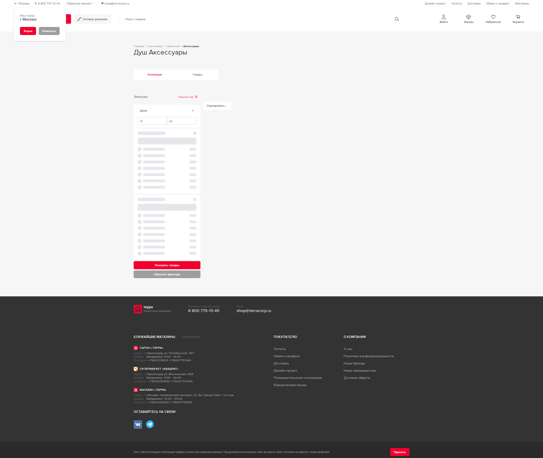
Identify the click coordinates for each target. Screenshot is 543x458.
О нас (348, 349)
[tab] (193, 110)
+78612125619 (158, 360)
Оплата (279, 349)
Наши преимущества (360, 371)
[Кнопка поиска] (396, 19)
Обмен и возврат (287, 356)
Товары (197, 74)
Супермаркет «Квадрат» (159, 369)
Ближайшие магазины (154, 337)
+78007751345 (180, 360)
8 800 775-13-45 (203, 310)
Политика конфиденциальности (369, 356)
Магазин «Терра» (153, 390)
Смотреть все (191, 337)
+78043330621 (158, 402)
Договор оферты (357, 378)
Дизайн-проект (285, 371)
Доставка (281, 363)
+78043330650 (159, 381)
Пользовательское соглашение (298, 378)
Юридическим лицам (290, 385)
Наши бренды (354, 363)
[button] (444, 19)
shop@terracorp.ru (254, 310)
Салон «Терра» (151, 348)
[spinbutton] (152, 121)
